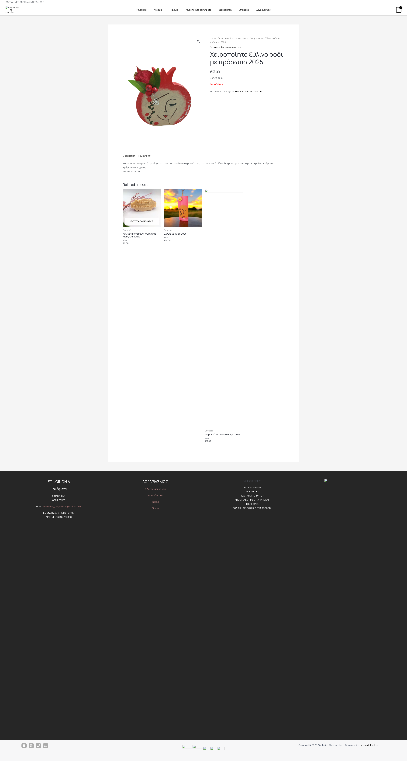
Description (129, 155)
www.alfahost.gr (369, 745)
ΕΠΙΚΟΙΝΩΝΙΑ (252, 503)
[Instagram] (31, 745)
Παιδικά (174, 9)
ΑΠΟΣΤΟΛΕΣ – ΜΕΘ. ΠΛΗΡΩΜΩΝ (252, 499)
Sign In (155, 508)
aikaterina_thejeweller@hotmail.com (62, 506)
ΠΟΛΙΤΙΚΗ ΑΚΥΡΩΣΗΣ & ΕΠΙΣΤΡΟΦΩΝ (252, 508)
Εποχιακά (244, 9)
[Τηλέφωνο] (38, 745)
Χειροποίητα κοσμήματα (198, 9)
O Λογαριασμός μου (155, 488)
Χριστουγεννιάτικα (239, 38)
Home (213, 38)
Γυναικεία (142, 9)
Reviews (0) (144, 155)
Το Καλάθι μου (155, 495)
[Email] (45, 745)
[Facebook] (24, 745)
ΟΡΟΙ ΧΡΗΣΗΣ (252, 491)
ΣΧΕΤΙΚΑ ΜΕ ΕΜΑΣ (251, 487)
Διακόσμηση (225, 9)
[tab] (129, 156)
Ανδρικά (158, 9)
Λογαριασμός (263, 9)
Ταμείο (155, 501)
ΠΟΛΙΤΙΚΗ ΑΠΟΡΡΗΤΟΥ (252, 495)
